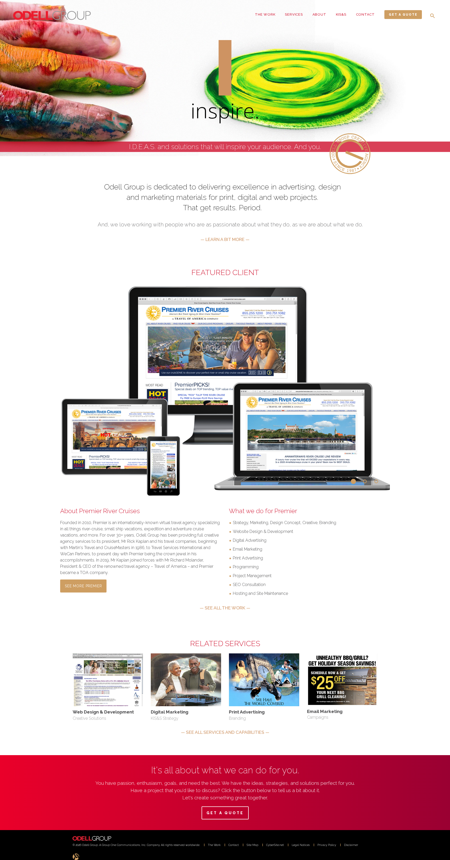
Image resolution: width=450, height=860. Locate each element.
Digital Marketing (169, 712)
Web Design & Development (103, 712)
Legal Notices (301, 844)
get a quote (403, 14)
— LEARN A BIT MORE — (225, 239)
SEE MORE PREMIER (83, 586)
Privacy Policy (326, 844)
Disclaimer (351, 844)
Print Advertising (247, 712)
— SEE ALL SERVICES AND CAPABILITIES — (225, 732)
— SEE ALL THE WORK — (225, 607)
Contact (233, 844)
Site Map (252, 844)
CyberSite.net (275, 844)
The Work (214, 844)
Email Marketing (324, 711)
